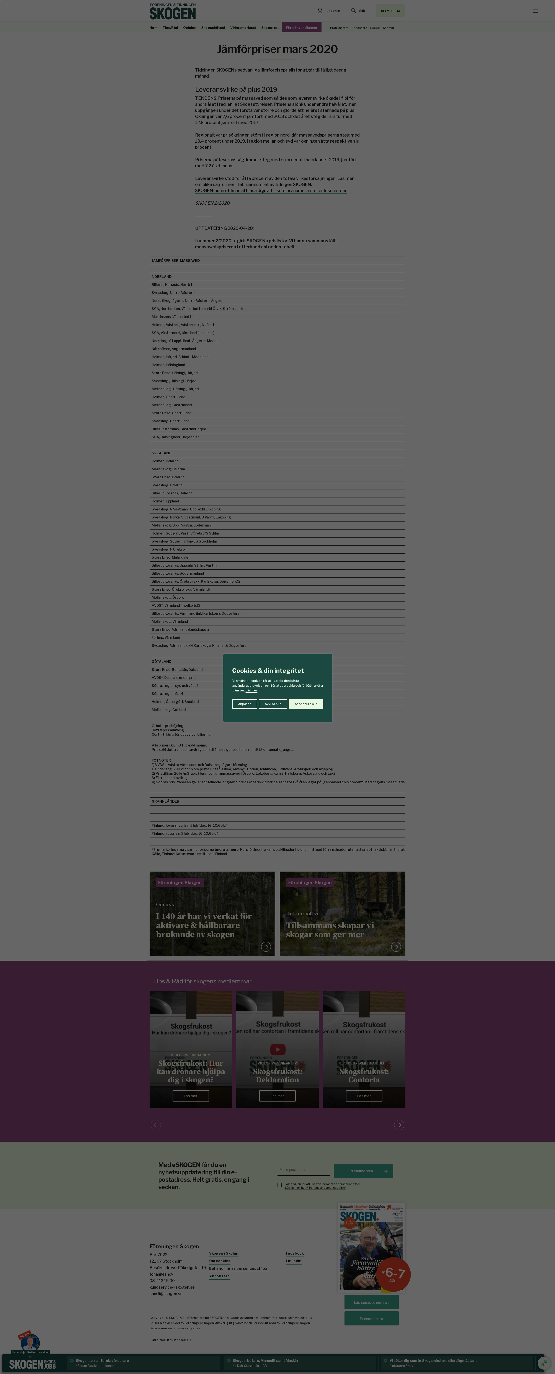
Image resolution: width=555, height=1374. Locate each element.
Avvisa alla (273, 704)
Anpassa (244, 704)
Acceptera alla (306, 704)
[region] (277, 687)
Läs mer (251, 690)
